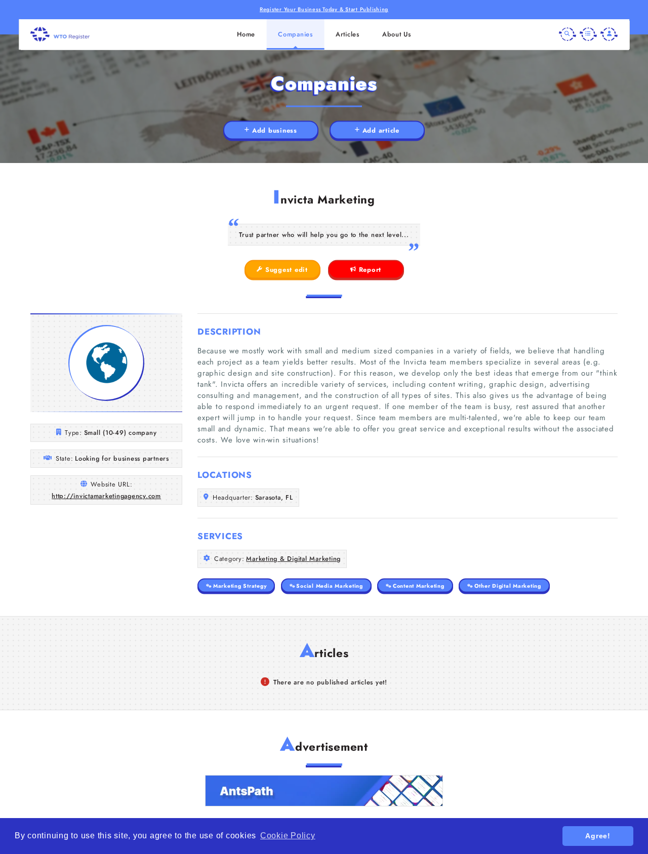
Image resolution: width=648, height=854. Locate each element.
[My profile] (609, 34)
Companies (295, 34)
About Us (396, 34)
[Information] (588, 34)
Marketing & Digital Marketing (293, 558)
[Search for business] (567, 34)
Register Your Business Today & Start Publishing (324, 9)
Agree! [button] (598, 836)
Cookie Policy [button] (287, 835)
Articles (347, 34)
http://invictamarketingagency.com (106, 496)
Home (246, 34)
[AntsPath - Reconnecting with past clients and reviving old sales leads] (324, 791)
